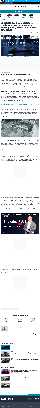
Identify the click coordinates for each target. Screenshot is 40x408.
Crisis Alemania (13, 4)
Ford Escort (19, 4)
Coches (13, 8)
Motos (39, 8)
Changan (23, 4)
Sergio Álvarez (4, 32)
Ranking (24, 8)
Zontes (32, 4)
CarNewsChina (4, 272)
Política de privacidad (36, 406)
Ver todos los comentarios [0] (20, 339)
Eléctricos (30, 8)
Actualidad (2, 8)
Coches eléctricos (5, 308)
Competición (8, 8)
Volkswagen (27, 4)
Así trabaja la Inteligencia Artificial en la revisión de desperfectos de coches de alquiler (16, 74)
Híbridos (34, 8)
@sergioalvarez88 (8, 32)
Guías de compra (19, 8)
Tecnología (14, 308)
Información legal (27, 406)
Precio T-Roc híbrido (7, 4)
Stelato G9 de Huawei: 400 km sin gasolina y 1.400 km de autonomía (12, 75)
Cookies (31, 406)
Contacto (23, 406)
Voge (35, 4)
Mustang (1, 4)
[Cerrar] (38, 34)
